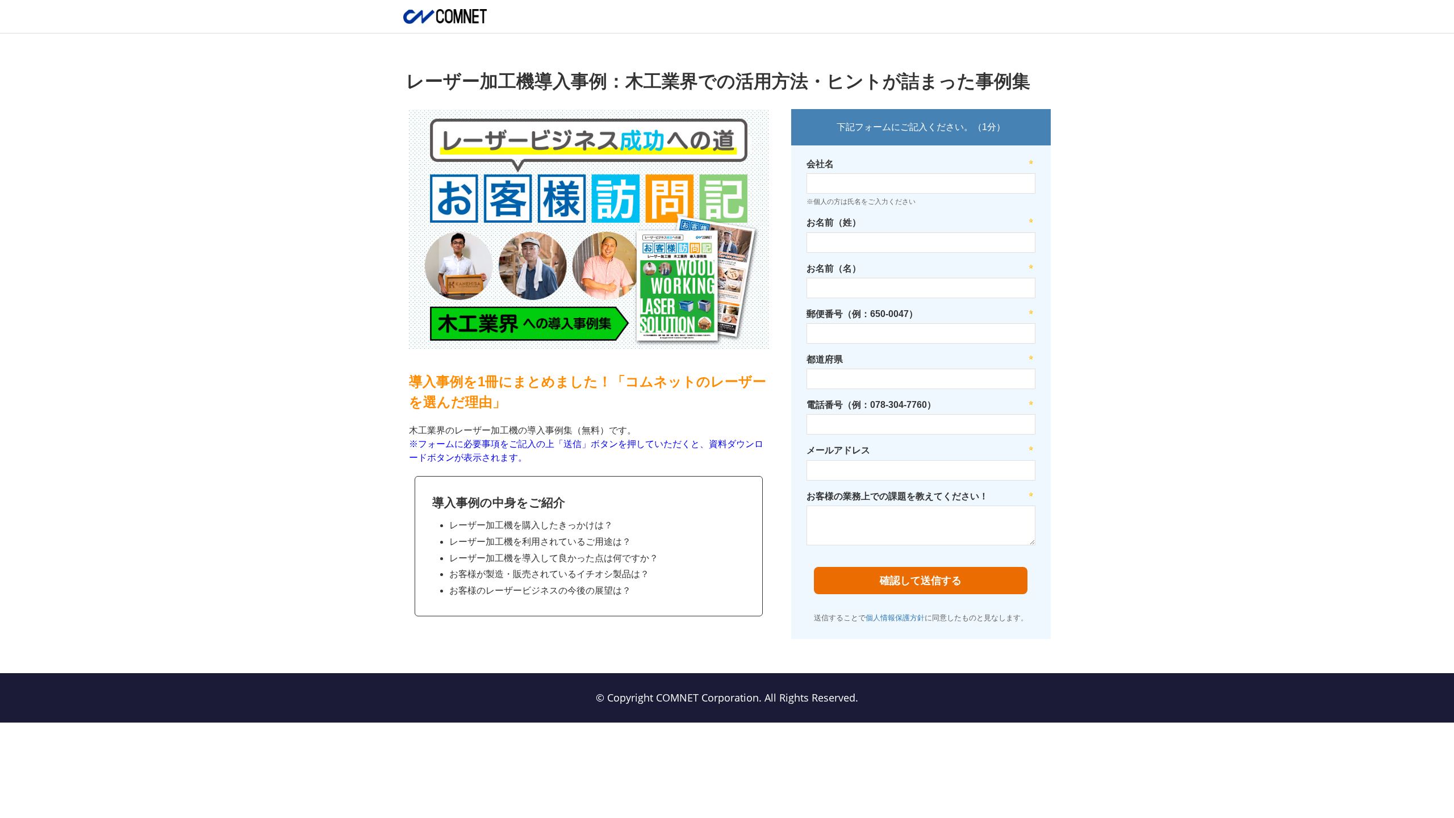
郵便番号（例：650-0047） (862, 314)
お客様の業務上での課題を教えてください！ (897, 496)
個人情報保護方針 (895, 618)
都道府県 (825, 359)
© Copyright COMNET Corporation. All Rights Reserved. (727, 697)
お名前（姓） (834, 222)
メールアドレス (838, 450)
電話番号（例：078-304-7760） (871, 405)
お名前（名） (834, 268)
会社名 (820, 164)
